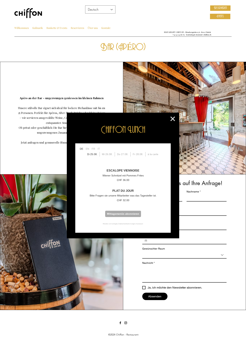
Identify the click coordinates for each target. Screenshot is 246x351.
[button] (172, 119)
